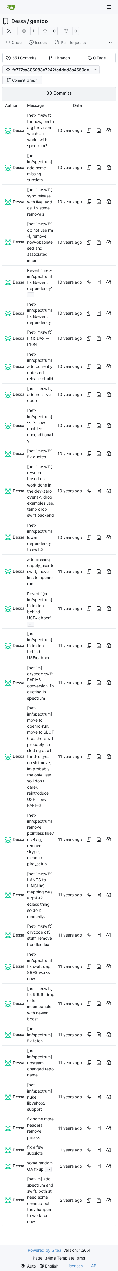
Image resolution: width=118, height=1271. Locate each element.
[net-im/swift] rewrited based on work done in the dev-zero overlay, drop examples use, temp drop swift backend (40, 491)
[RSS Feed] (8, 31)
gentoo (39, 21)
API (94, 1265)
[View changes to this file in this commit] (99, 130)
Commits (24, 57)
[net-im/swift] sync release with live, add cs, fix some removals (39, 202)
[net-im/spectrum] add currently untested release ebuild (40, 366)
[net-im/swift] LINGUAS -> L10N (39, 338)
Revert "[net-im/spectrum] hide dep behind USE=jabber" (39, 605)
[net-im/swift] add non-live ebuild (39, 394)
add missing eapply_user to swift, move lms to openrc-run (40, 571)
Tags (99, 57)
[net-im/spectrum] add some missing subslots (39, 167)
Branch (62, 57)
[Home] (11, 7)
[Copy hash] (89, 130)
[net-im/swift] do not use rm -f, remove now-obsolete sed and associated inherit (40, 242)
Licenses (74, 1265)
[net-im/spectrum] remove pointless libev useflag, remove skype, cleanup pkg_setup (40, 839)
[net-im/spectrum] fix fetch (39, 1034)
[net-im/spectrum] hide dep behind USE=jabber (39, 645)
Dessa (18, 21)
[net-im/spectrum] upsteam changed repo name (40, 1063)
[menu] (28, 1266)
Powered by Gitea (44, 1250)
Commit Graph (25, 80)
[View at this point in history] (108, 130)
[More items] (111, 42)
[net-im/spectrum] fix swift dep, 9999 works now (39, 966)
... (30, 294)
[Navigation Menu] (109, 7)
